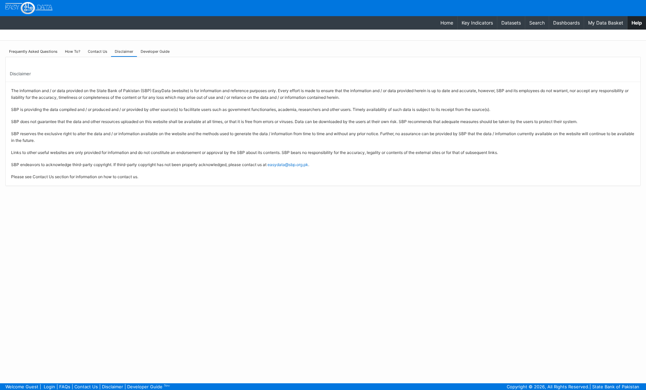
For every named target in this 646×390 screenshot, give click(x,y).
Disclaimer (112, 386)
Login (49, 386)
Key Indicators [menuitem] (477, 23)
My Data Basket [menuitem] (605, 23)
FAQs (64, 386)
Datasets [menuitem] (511, 23)
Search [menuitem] (537, 23)
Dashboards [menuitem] (566, 23)
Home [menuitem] (446, 23)
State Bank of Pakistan (615, 386)
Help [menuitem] (639, 23)
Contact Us (86, 386)
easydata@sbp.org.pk (287, 164)
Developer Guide (148, 386)
